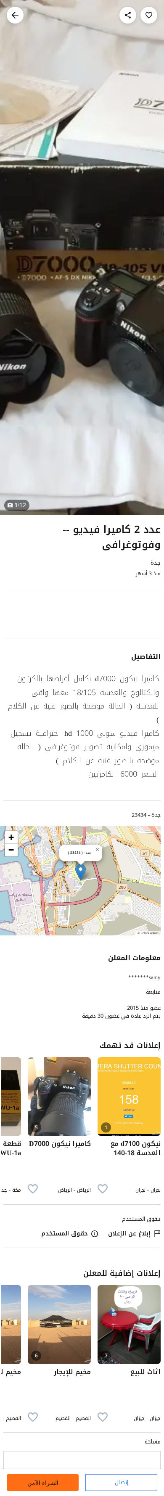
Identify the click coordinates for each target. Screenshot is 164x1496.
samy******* (144, 977)
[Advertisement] (82, 616)
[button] (80, 872)
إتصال (121, 1482)
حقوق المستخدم (64, 1234)
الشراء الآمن (42, 1483)
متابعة (153, 992)
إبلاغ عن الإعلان (129, 1234)
